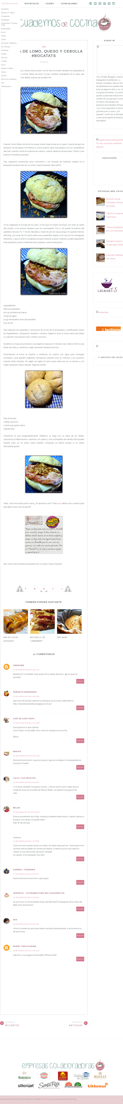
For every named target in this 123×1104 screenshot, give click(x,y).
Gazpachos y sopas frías (9, 24)
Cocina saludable (69, 4)
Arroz (3, 32)
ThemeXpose (45, 1099)
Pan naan (62, 637)
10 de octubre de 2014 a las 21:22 (26, 874)
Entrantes (5, 9)
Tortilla (3, 61)
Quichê (4, 75)
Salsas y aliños (7, 68)
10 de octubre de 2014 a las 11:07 (26, 670)
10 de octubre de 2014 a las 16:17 (26, 782)
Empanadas (5, 29)
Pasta (3, 36)
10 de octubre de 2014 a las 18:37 (26, 841)
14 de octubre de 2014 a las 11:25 (26, 924)
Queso (3, 72)
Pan (2, 83)
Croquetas (5, 16)
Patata (3, 54)
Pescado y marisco (9, 43)
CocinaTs (50, 4)
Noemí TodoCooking (24, 946)
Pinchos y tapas (7, 13)
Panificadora (6, 86)
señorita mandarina (25, 692)
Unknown (18, 665)
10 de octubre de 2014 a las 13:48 (26, 723)
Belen (16, 808)
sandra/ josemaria (24, 870)
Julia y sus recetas (24, 778)
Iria (15, 920)
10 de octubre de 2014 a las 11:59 (26, 696)
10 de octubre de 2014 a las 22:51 (26, 897)
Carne (3, 39)
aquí (59, 503)
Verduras (4, 50)
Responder (80, 681)
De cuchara (5, 47)
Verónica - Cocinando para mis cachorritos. (39, 893)
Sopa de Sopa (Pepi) (24, 719)
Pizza (3, 65)
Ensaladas (5, 20)
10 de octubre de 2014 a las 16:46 (26, 812)
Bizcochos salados (8, 79)
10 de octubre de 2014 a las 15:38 (26, 756)
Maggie (17, 751)
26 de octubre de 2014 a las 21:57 (26, 951)
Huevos (4, 57)
